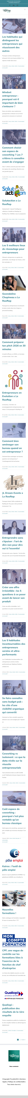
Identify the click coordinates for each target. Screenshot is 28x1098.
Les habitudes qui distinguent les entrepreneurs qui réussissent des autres (12, 43)
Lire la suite (4, 67)
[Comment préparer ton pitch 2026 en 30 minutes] (14, 331)
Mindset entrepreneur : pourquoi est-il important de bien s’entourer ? (12, 99)
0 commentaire (21, 66)
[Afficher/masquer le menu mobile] (25, 9)
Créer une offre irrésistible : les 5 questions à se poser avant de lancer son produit (14, 594)
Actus (10, 66)
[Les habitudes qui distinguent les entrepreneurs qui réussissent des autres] (14, 26)
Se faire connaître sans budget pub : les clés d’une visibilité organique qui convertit (13, 705)
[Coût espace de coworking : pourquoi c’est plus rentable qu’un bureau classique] (14, 798)
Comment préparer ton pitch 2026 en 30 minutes (14, 346)
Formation (14, 1030)
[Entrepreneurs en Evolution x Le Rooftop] (14, 379)
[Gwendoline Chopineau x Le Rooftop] (14, 283)
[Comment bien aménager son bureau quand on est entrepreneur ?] (14, 430)
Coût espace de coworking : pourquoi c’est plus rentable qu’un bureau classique (13, 816)
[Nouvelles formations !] (14, 898)
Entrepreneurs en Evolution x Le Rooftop (12, 396)
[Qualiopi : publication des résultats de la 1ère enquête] (14, 995)
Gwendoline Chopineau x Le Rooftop (11, 297)
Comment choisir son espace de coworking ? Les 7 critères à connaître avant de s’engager (13, 154)
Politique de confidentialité (16, 1082)
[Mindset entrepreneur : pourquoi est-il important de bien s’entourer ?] (14, 81)
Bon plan (17, 838)
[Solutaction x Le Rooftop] (14, 191)
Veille (16, 66)
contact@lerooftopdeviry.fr (14, 2)
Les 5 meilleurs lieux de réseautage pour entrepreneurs (13, 249)
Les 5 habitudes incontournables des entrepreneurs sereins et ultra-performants (13, 647)
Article (12, 66)
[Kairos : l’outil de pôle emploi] (14, 855)
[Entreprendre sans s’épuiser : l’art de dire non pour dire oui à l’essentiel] (14, 527)
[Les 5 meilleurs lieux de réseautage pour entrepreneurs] (14, 234)
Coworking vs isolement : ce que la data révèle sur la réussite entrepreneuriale (13, 760)
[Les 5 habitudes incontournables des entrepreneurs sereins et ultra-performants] (14, 629)
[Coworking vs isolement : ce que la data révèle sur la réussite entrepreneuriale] (14, 743)
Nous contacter (14, 1066)
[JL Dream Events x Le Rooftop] (14, 482)
